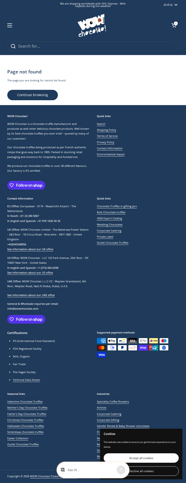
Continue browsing (32, 95)
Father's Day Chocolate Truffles (26, 414)
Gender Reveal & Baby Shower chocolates (123, 426)
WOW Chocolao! (40, 476)
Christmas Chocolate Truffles (25, 420)
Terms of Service (107, 136)
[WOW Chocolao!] (92, 25)
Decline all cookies (141, 471)
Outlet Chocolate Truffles (112, 242)
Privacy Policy (105, 142)
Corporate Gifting (108, 420)
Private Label (105, 236)
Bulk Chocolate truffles (111, 212)
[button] (174, 25)
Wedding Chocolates (110, 224)
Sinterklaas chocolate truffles (25, 432)
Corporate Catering (109, 230)
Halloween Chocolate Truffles (25, 426)
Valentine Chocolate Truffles (25, 401)
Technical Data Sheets (26, 380)
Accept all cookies (141, 458)
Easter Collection (17, 438)
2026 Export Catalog (109, 218)
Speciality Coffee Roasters (113, 401)
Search (101, 124)
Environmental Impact (111, 154)
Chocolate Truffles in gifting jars (117, 206)
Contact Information (110, 148)
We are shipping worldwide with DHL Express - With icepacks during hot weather (93, 4)
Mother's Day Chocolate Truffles (27, 407)
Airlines (101, 407)
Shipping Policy (106, 130)
